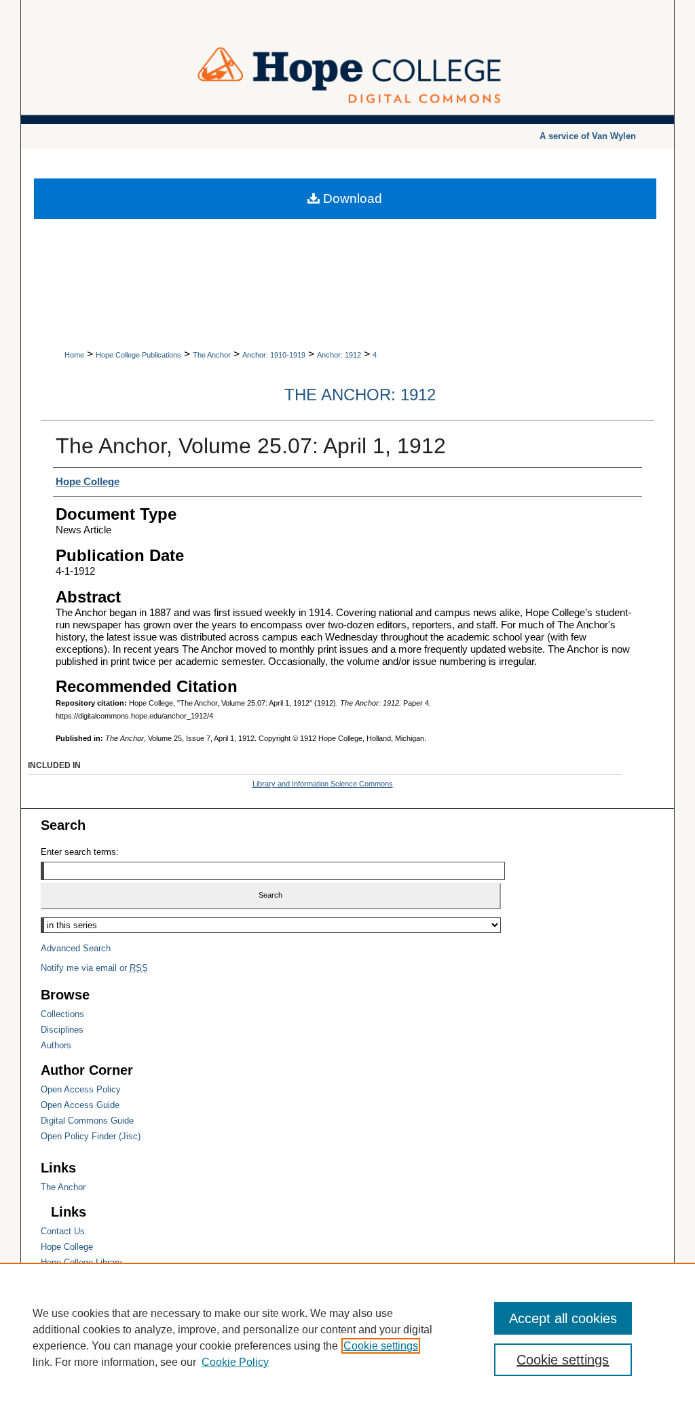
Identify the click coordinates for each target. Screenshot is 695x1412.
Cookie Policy (235, 1362)
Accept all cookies (563, 1318)
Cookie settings (380, 1346)
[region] (347, 1337)
